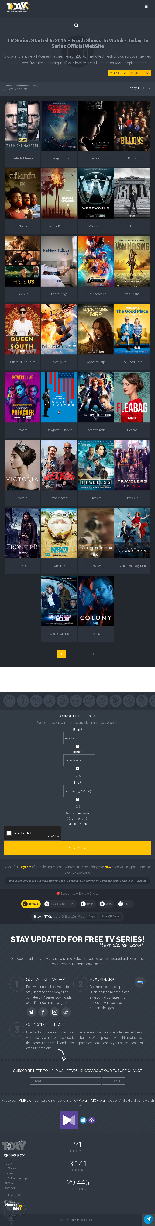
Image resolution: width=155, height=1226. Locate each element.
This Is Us (23, 294)
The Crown (95, 158)
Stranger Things (59, 158)
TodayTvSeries (78, 1219)
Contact (9, 1188)
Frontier (22, 566)
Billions (132, 158)
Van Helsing (132, 294)
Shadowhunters (95, 430)
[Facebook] (10, 1201)
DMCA (8, 1183)
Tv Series (10, 1168)
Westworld (95, 226)
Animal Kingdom (59, 226)
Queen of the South (22, 362)
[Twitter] (5, 1201)
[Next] (83, 654)
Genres (136, 73)
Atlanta (22, 226)
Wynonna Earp (96, 362)
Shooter (96, 566)
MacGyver (59, 362)
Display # (133, 88)
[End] (93, 654)
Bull (132, 226)
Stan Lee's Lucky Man (132, 566)
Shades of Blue (59, 634)
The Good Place (132, 362)
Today (8, 1163)
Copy (92, 916)
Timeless (95, 498)
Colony (95, 634)
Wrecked (59, 566)
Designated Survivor (59, 430)
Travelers (132, 498)
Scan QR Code (110, 916)
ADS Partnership (15, 1178)
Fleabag (132, 430)
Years (114, 73)
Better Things (59, 294)
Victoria (22, 498)
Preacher (22, 430)
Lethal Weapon (59, 498)
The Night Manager (22, 158)
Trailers (9, 1173)
